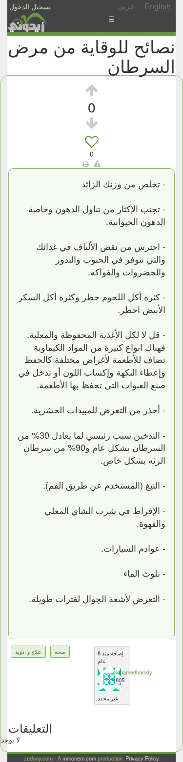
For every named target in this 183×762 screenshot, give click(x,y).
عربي (126, 6)
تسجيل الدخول (30, 6)
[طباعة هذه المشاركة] (85, 163)
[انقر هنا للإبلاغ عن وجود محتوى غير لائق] (97, 163)
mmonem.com (79, 758)
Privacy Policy (142, 758)
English (157, 6)
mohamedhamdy (132, 672)
